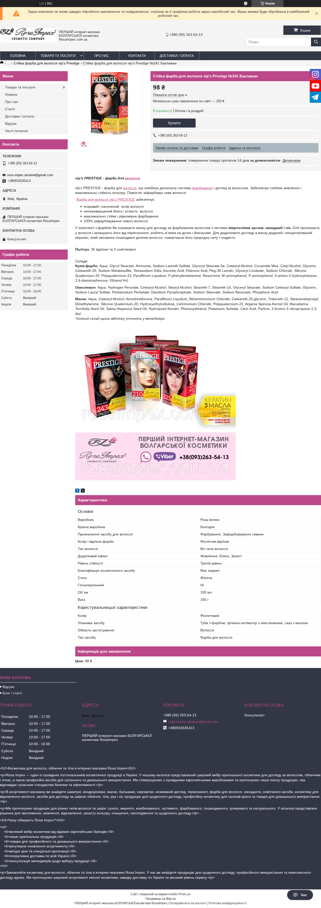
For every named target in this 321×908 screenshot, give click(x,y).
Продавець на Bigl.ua (160, 898)
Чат (304, 895)
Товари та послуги (58, 56)
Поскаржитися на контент (187, 903)
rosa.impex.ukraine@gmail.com (30, 175)
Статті (10, 109)
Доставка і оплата (177, 56)
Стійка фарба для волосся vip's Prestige (46, 63)
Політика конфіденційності (227, 903)
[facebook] (77, 491)
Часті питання (16, 131)
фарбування (202, 188)
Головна (18, 56)
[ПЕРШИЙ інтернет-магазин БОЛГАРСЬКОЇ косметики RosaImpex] (28, 41)
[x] (83, 491)
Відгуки (11, 124)
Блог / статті (12, 693)
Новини (11, 94)
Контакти (137, 56)
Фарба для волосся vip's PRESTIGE (105, 199)
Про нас (101, 56)
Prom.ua (184, 894)
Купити (174, 123)
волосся (132, 178)
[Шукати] (316, 42)
